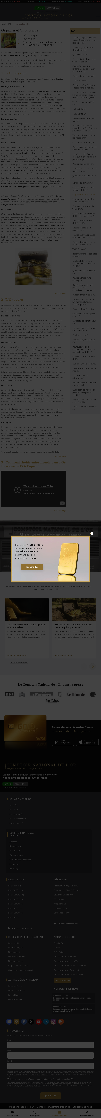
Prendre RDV (32, 567)
